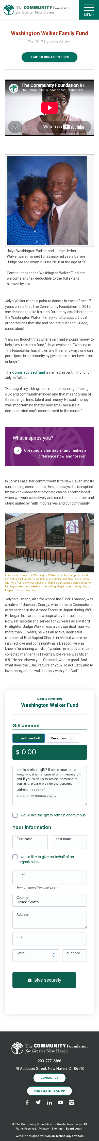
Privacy (43, 1128)
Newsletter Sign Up (49, 1090)
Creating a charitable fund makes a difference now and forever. (55, 453)
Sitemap (57, 1128)
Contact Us (50, 1077)
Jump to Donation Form (49, 57)
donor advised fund (28, 372)
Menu (89, 15)
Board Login (74, 1128)
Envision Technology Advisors (63, 1136)
